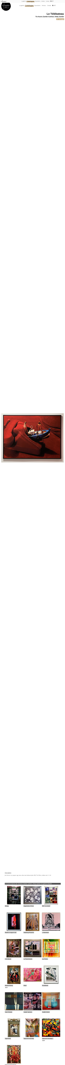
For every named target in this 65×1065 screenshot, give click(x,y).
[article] (14, 897)
